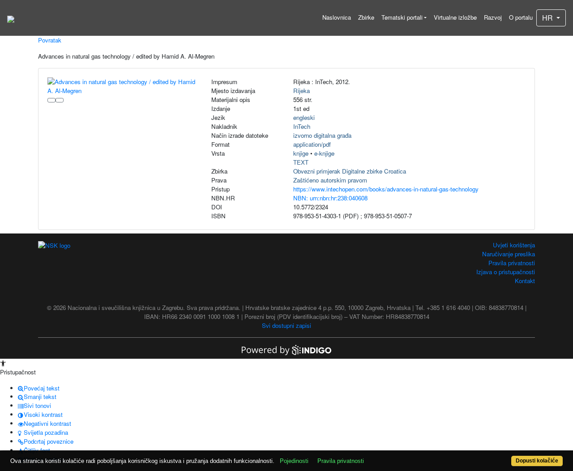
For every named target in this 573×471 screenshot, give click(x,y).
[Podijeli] (60, 100)
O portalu (521, 17)
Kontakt (525, 280)
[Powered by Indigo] (286, 349)
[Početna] (10, 18)
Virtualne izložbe (455, 17)
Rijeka (301, 90)
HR (548, 18)
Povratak (49, 40)
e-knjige (324, 153)
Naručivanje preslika (508, 254)
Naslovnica (336, 17)
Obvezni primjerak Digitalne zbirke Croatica (349, 171)
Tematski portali (402, 17)
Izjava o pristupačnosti (505, 271)
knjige (300, 153)
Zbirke (366, 17)
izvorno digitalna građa (322, 135)
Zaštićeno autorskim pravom (330, 180)
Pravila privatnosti (511, 263)
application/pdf (312, 144)
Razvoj (493, 17)
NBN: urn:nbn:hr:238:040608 (330, 198)
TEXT (300, 162)
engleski (304, 117)
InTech (301, 126)
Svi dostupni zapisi (286, 325)
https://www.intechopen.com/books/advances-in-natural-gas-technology (386, 189)
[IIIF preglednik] (51, 100)
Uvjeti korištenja (514, 245)
